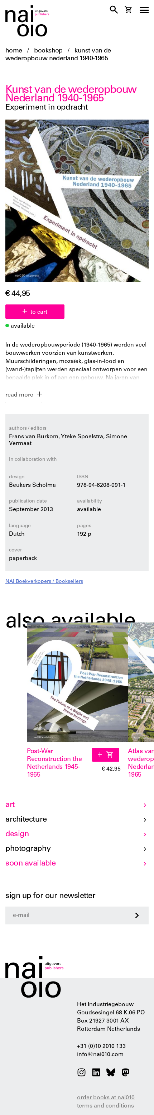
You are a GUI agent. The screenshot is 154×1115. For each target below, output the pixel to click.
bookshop (48, 51)
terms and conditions (105, 1106)
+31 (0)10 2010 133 (101, 1046)
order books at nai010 (106, 1098)
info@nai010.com (100, 1055)
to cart (38, 312)
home (13, 51)
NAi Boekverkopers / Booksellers (44, 581)
